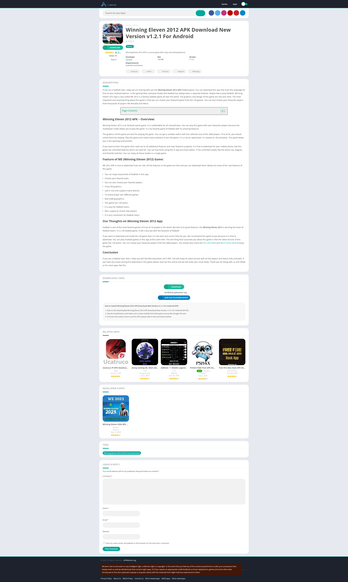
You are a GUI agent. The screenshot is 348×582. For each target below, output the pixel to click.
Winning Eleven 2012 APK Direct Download (122, 453)
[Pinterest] (236, 13)
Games (224, 4)
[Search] (200, 13)
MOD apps (166, 578)
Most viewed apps (152, 578)
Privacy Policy (106, 578)
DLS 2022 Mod (209, 243)
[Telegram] (242, 13)
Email (105, 520)
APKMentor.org (129, 560)
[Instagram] (224, 13)
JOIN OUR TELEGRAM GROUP (176, 298)
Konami (129, 59)
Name (106, 508)
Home (128, 25)
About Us (117, 578)
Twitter (149, 71)
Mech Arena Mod (228, 243)
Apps (235, 4)
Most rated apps (178, 578)
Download (115, 47)
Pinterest (165, 71)
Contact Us (139, 578)
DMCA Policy (128, 578)
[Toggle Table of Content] (222, 111)
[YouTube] (230, 13)
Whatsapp (196, 71)
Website (106, 531)
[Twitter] (217, 13)
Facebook (134, 71)
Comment (107, 476)
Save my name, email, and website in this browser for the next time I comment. (137, 543)
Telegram (181, 71)
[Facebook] (211, 13)
